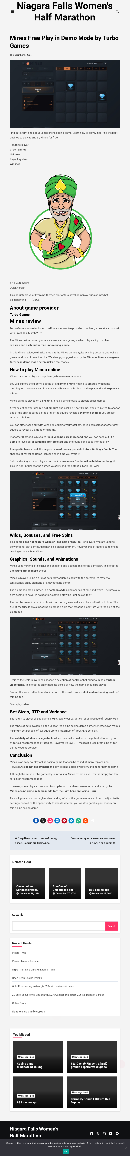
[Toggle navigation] (12, 11)
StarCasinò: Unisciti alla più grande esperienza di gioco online (89, 1067)
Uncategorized (26, 1057)
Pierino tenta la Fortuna (25, 961)
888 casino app (99, 889)
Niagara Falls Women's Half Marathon (65, 11)
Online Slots (19, 1003)
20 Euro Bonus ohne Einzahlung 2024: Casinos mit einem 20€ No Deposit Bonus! (58, 994)
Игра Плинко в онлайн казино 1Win (33, 969)
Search (17, 915)
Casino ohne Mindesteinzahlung (28, 890)
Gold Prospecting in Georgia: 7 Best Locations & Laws (43, 986)
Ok (65, 1151)
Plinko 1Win (19, 952)
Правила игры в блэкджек (28, 1011)
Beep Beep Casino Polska (27, 978)
